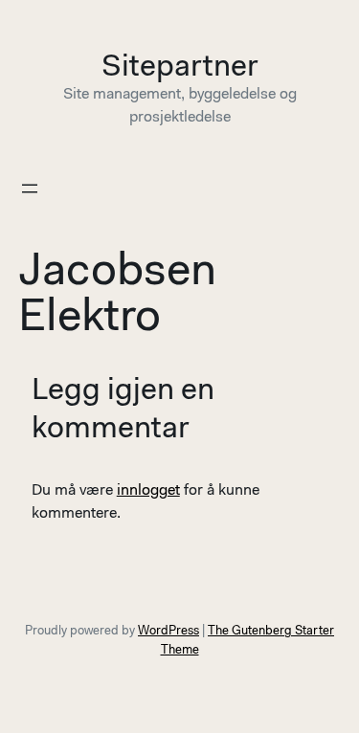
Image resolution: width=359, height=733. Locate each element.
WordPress (168, 631)
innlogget (148, 491)
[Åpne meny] (29, 188)
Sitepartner (179, 68)
